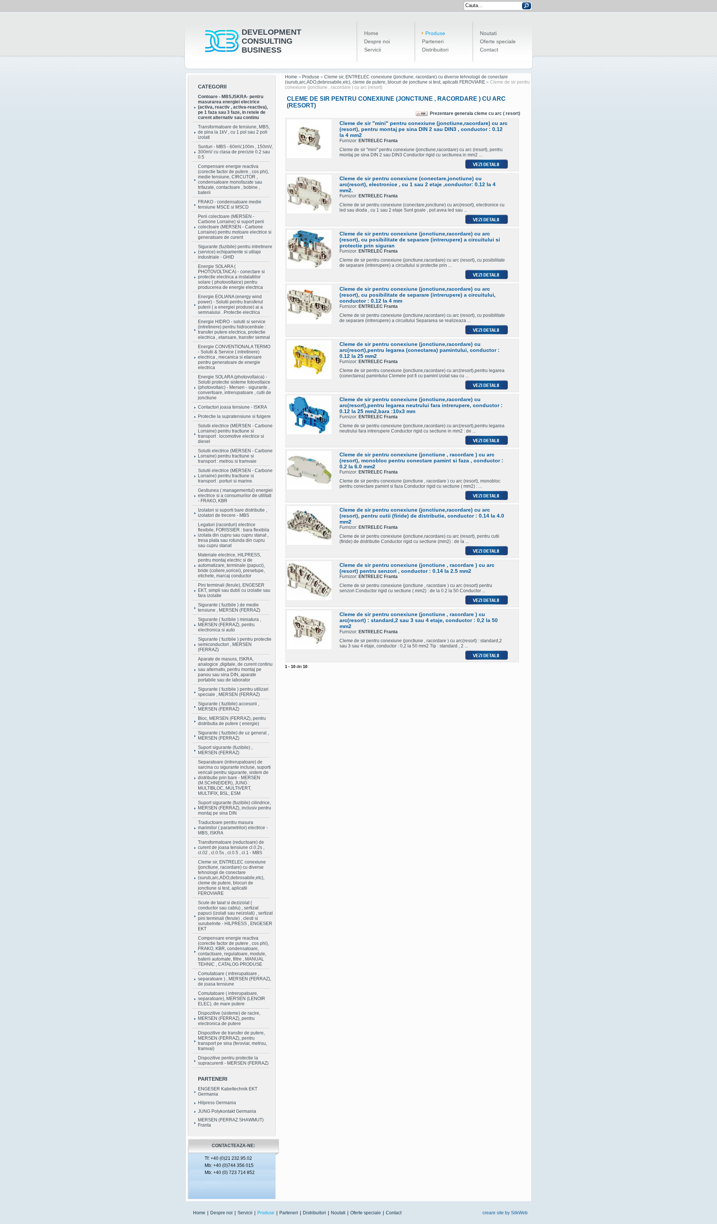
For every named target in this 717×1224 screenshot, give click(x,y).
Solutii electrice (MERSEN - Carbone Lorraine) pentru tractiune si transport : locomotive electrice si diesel (235, 433)
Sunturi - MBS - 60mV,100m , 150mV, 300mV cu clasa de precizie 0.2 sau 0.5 (235, 152)
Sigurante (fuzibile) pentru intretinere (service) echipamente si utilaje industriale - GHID (235, 252)
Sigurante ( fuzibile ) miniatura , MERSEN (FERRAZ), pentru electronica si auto (229, 625)
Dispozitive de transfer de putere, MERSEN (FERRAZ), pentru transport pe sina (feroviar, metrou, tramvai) (232, 1040)
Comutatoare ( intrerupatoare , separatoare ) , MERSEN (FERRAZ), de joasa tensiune (234, 979)
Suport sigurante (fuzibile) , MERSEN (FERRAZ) (225, 750)
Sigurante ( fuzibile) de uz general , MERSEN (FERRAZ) (233, 735)
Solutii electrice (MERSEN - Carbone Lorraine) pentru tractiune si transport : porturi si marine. (235, 476)
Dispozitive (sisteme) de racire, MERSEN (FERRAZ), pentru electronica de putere (229, 1018)
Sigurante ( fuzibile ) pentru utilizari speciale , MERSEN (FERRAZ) (233, 692)
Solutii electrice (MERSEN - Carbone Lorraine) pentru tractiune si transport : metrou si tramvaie (235, 456)
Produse (435, 33)
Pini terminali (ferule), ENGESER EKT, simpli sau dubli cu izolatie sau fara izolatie (234, 590)
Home (371, 33)
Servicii (372, 50)
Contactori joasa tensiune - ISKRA (232, 407)
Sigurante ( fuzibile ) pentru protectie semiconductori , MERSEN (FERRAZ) (234, 644)
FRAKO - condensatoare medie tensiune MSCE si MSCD (229, 204)
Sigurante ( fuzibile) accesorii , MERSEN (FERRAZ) (228, 706)
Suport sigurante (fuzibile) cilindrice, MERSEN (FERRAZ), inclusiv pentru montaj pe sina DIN (234, 808)
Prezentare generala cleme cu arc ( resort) (475, 113)
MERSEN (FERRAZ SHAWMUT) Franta (231, 1122)
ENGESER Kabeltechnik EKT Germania (227, 1091)
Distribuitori (435, 50)
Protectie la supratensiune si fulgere (234, 416)
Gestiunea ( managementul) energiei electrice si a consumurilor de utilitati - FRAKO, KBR (235, 495)
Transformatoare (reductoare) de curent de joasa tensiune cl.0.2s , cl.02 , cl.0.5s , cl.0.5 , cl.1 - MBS (231, 847)
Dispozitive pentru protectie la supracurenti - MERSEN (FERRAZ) (233, 1060)
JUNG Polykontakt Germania (227, 1111)
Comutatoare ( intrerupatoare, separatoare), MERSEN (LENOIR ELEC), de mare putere (231, 998)
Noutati (488, 33)
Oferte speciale (498, 41)
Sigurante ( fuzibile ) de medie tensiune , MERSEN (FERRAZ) (229, 607)
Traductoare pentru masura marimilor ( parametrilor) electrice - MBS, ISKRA (233, 828)
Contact (489, 50)
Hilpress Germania (217, 1102)
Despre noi (377, 41)
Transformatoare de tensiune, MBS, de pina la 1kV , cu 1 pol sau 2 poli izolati (234, 132)
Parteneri (433, 41)
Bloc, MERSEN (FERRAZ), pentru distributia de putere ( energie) (232, 721)
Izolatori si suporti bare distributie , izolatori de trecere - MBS (232, 513)
